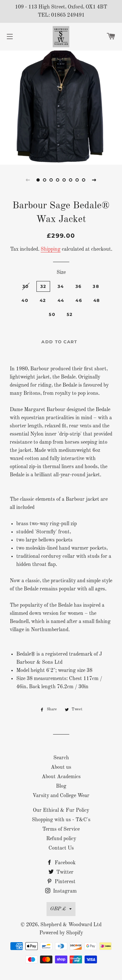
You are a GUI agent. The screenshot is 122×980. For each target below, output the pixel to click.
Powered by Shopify (61, 933)
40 (24, 300)
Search (61, 758)
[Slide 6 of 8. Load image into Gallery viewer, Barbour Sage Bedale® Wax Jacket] (71, 180)
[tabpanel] (61, 107)
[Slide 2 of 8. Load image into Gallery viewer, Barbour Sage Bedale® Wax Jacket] (45, 180)
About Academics (61, 777)
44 (61, 300)
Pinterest (64, 881)
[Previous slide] (28, 180)
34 (61, 286)
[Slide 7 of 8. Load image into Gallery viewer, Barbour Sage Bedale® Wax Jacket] (77, 180)
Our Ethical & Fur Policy (61, 810)
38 (96, 286)
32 (43, 286)
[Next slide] (94, 180)
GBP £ (58, 909)
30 (25, 286)
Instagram (64, 891)
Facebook (64, 863)
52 (70, 314)
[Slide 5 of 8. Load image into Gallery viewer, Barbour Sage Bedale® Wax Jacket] (64, 180)
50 (52, 314)
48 (96, 300)
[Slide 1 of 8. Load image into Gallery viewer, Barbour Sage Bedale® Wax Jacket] (38, 180)
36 (78, 286)
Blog (61, 786)
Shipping (51, 249)
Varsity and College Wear (61, 795)
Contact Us (61, 848)
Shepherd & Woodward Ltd (71, 925)
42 (43, 300)
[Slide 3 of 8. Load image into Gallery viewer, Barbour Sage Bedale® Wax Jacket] (51, 180)
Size (61, 272)
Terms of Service (61, 829)
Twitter (64, 872)
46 (78, 300)
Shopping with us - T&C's (61, 820)
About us (61, 767)
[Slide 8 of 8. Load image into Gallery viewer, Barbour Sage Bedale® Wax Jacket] (84, 180)
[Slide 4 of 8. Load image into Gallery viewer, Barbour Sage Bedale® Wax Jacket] (58, 180)
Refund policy (61, 838)
